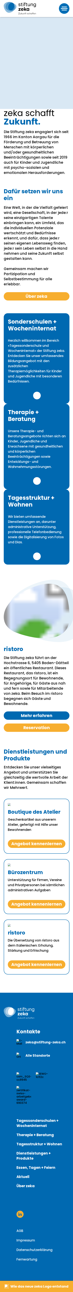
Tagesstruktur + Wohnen (39, 1144)
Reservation (36, 728)
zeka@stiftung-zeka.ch (45, 1042)
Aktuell (22, 1176)
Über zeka (36, 296)
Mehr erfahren (37, 395)
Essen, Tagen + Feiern (35, 1167)
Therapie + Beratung (35, 1134)
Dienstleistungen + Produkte (33, 1156)
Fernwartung (26, 1259)
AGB (19, 1231)
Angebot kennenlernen (36, 844)
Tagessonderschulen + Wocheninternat (37, 1123)
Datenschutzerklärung (34, 1250)
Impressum (25, 1240)
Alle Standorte (37, 1055)
